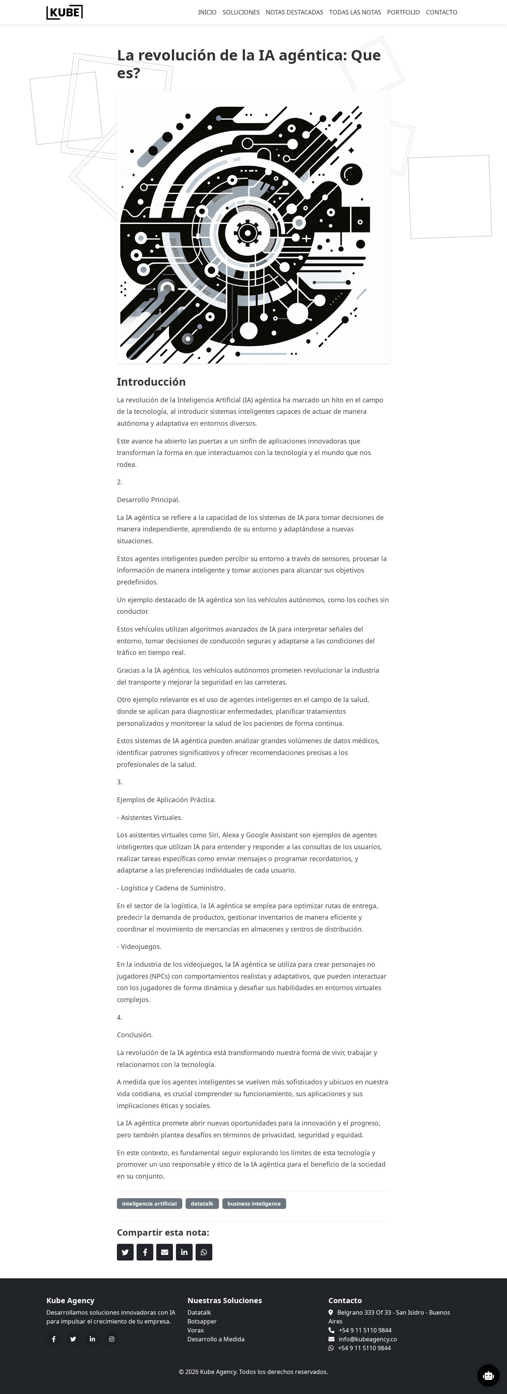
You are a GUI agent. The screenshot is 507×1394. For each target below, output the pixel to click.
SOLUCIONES (241, 12)
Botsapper (202, 1321)
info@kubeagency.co (368, 1339)
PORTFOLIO (403, 12)
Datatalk (199, 1312)
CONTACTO (442, 12)
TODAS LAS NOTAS (355, 12)
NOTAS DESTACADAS (294, 12)
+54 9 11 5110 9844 (365, 1330)
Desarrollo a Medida (216, 1339)
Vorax (195, 1330)
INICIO (207, 12)
